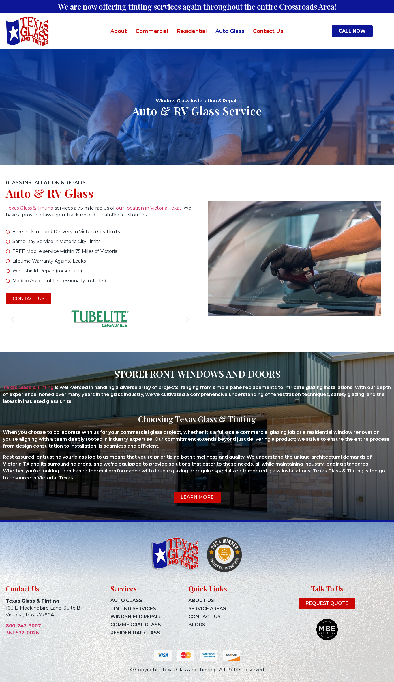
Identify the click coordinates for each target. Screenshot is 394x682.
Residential (192, 31)
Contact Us (268, 31)
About (118, 31)
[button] (12, 319)
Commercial (152, 31)
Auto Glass (229, 31)
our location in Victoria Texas (148, 208)
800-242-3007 (23, 626)
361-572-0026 (22, 633)
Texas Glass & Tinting (30, 208)
